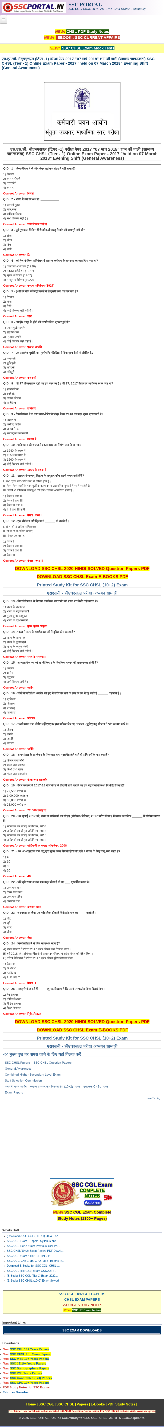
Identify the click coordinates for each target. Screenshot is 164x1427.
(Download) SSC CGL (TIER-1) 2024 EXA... (34, 1236)
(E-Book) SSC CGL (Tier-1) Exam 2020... (32, 1275)
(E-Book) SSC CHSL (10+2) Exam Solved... (34, 1280)
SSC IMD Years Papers (26, 1373)
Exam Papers (14, 1092)
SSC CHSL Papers (17, 1062)
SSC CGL (46, 1404)
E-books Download (17, 1392)
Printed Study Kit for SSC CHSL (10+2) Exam (82, 585)
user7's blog (154, 1098)
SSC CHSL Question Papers (53, 1062)
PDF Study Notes (121, 1404)
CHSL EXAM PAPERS (82, 1299)
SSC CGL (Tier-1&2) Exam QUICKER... (31, 1270)
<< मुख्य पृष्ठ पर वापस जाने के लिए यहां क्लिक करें (42, 1054)
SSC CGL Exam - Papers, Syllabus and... (33, 1241)
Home (31, 1404)
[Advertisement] (82, 1135)
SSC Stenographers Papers (29, 1368)
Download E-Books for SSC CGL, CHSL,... (33, 1265)
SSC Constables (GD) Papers (31, 1378)
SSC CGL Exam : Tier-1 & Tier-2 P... (29, 1255)
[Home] (34, 12)
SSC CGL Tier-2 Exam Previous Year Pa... (33, 1245)
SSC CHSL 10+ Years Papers (30, 1354)
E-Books (98, 1404)
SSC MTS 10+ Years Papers (29, 1358)
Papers (82, 1404)
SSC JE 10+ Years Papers (28, 1363)
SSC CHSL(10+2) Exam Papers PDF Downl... (35, 1250)
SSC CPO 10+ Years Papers (29, 1382)
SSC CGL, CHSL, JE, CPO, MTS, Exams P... (35, 1260)
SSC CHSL (65, 1404)
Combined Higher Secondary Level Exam (33, 1074)
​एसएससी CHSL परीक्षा (95, 1086)
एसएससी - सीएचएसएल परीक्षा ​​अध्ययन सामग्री (82, 593)
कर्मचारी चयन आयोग (15, 1086)
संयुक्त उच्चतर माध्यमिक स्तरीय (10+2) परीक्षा (55, 1086)
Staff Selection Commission (23, 1080)
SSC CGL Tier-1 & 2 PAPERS (82, 1294)
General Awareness (18, 1068)
